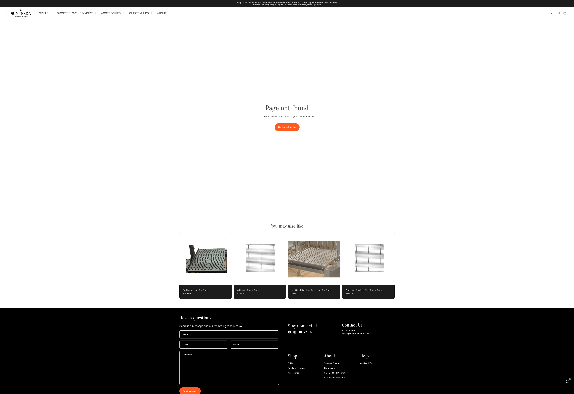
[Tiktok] (305, 332)
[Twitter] (311, 332)
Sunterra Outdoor (332, 363)
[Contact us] (558, 13)
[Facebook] (289, 332)
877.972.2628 (348, 330)
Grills (290, 363)
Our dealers (329, 368)
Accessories (293, 372)
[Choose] (227, 280)
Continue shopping (287, 127)
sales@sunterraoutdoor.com (355, 333)
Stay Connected (302, 326)
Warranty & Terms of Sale (336, 377)
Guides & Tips (366, 363)
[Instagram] (295, 332)
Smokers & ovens (296, 368)
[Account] (551, 13)
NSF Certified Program (335, 372)
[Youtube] (300, 332)
